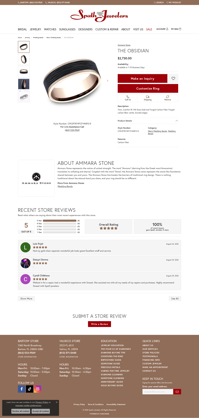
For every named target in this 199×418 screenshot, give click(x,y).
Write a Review (99, 324)
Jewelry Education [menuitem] (112, 345)
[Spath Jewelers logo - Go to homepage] (99, 16)
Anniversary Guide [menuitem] (112, 381)
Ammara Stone (124, 45)
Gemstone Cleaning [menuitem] (112, 378)
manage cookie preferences (28, 405)
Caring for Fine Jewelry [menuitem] (115, 370)
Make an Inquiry (142, 78)
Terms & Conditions (96, 404)
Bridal (22, 29)
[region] (72, 80)
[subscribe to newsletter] (177, 391)
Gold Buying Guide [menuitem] (112, 385)
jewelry (27, 38)
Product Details (125, 120)
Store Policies (150, 352)
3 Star (39, 226)
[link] (30, 2)
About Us (147, 345)
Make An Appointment (155, 367)
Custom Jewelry (152, 363)
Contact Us (149, 370)
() (79, 221)
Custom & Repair (106, 29)
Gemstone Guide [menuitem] (110, 363)
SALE (149, 29)
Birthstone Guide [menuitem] (111, 359)
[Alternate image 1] (24, 47)
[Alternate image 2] (24, 59)
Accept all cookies (40, 411)
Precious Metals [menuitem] (110, 367)
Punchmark (104, 414)
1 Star (39, 232)
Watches (50, 29)
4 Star (39, 223)
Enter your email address (154, 386)
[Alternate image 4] (24, 84)
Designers (85, 29)
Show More (26, 298)
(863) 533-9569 (72, 130)
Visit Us (138, 29)
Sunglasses (67, 29)
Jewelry (35, 29)
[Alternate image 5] (24, 96)
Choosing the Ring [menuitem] (112, 356)
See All (175, 298)
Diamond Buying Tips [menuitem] (113, 352)
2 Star (39, 229)
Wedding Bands (38, 38)
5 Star (39, 221)
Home (20, 38)
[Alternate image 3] (24, 71)
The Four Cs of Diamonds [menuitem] (116, 349)
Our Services (150, 349)
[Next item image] (107, 81)
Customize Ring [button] (147, 88)
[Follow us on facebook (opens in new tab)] (21, 389)
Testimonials (150, 356)
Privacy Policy (79, 404)
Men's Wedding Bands (53, 38)
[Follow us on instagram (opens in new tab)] (37, 389)
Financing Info (151, 359)
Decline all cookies (20, 411)
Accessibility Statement (115, 404)
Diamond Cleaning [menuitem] (112, 374)
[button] (159, 2)
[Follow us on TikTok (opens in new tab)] (29, 389)
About (125, 29)
